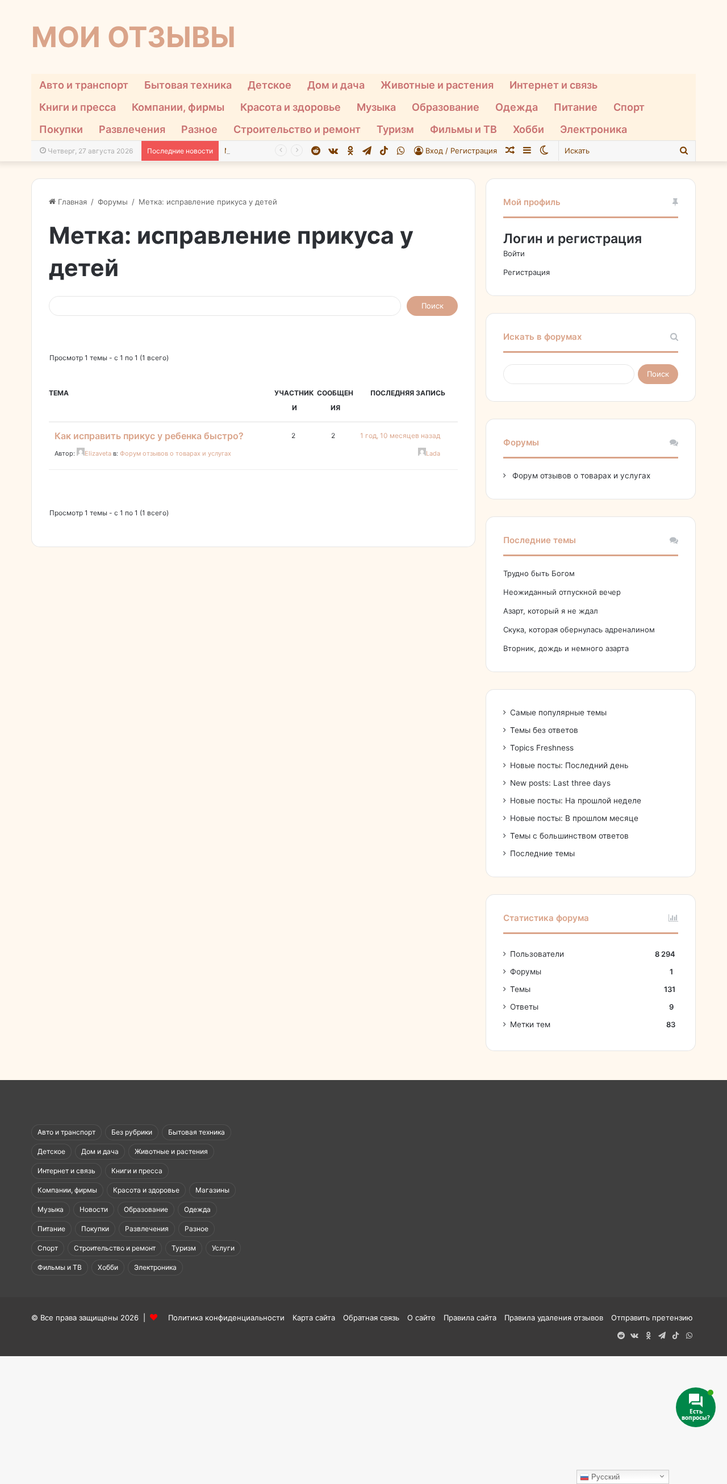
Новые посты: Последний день (569, 765)
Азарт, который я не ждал (550, 610)
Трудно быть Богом (539, 573)
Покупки (61, 129)
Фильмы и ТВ (463, 129)
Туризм (395, 129)
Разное (199, 129)
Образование (445, 107)
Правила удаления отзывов (553, 1317)
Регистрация (526, 272)
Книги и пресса (77, 107)
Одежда (516, 107)
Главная (71, 201)
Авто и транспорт (83, 85)
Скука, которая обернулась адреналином (579, 629)
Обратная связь (371, 1317)
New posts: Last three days (560, 782)
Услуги (223, 1248)
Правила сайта (470, 1317)
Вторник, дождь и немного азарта (566, 648)
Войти (514, 253)
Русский (604, 1477)
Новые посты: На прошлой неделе (575, 800)
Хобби (528, 129)
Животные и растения (437, 85)
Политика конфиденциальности (226, 1317)
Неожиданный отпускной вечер (562, 592)
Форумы (113, 201)
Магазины (212, 1190)
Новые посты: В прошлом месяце (574, 818)
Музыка (376, 107)
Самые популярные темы (558, 712)
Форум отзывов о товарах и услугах (175, 453)
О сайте (421, 1317)
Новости (94, 1209)
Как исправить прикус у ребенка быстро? (149, 435)
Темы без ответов (544, 730)
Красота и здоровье (290, 107)
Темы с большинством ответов (569, 835)
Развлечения (132, 129)
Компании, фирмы (178, 107)
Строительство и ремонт (297, 129)
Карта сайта (314, 1317)
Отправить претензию (652, 1317)
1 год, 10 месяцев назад (400, 435)
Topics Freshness (542, 747)
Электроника (593, 129)
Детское (269, 85)
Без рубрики (131, 1132)
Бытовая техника (188, 85)
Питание (576, 107)
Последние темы (542, 853)
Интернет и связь (553, 85)
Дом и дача (336, 85)
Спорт (629, 107)
